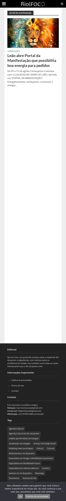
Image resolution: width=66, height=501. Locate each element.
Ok (20, 496)
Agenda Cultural (16, 428)
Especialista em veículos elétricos (24, 468)
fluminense (14, 478)
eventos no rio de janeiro (20, 473)
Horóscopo (13, 51)
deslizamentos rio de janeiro (22, 453)
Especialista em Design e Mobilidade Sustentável (31, 458)
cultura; (40, 448)
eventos (46, 468)
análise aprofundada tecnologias (24, 438)
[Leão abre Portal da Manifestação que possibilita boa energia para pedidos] (33, 32)
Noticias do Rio (29, 478)
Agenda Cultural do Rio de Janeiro (24, 433)
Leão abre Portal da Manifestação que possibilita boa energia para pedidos (31, 60)
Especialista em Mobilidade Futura (24, 463)
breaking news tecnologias (21, 448)
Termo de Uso (17, 385)
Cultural (50, 448)
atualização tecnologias (19, 443)
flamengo (39, 473)
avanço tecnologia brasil (45, 443)
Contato (15, 390)
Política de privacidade (21, 380)
